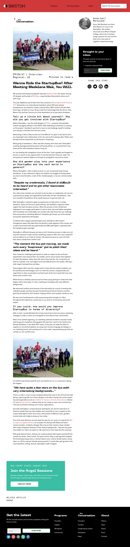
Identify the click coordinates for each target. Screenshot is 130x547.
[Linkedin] (106, 86)
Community (58, 532)
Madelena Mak (52, 94)
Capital (57, 525)
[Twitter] (95, 86)
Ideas (80, 536)
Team (103, 525)
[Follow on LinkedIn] (8, 537)
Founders (57, 521)
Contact (104, 536)
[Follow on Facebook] (28, 537)
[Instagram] (89, 86)
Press (103, 532)
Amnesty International (58, 400)
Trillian (48, 123)
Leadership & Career (85, 529)
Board (103, 529)
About (91, 6)
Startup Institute (25, 402)
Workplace (58, 529)
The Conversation (73, 6)
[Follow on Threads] (18, 537)
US (28, 77)
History (103, 521)
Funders (81, 525)
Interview (35, 75)
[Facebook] (100, 86)
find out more (24, 484)
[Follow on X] (23, 537)
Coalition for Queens (42, 400)
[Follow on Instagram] (13, 537)
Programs (54, 6)
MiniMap (36, 96)
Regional (18, 77)
